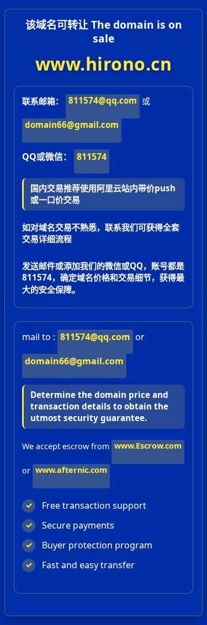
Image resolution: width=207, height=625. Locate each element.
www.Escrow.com (148, 445)
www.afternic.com (71, 470)
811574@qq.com (102, 100)
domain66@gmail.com (72, 124)
